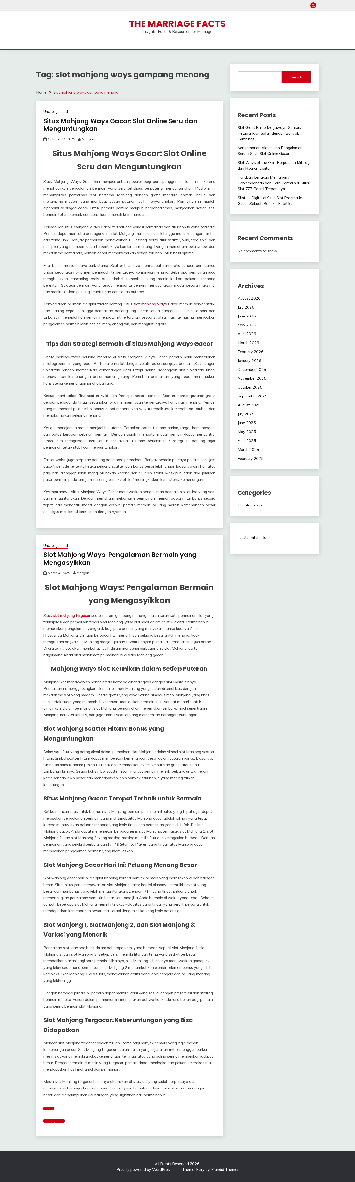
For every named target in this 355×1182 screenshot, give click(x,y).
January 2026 (249, 360)
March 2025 (248, 449)
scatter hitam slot (253, 537)
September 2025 (252, 396)
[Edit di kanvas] (59, 1121)
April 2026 (247, 333)
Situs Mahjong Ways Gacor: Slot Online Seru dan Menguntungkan (120, 125)
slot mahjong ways (150, 304)
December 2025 (252, 369)
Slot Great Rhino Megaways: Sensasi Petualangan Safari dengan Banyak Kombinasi (270, 133)
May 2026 (247, 325)
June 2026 (247, 316)
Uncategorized (55, 111)
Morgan (88, 139)
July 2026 (246, 307)
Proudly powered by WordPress (144, 1169)
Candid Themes (225, 1169)
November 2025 (252, 378)
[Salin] (48, 1108)
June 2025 (247, 422)
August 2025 (249, 405)
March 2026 (248, 342)
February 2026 (250, 351)
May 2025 (247, 431)
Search (296, 77)
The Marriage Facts (177, 23)
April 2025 (247, 440)
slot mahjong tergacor (71, 615)
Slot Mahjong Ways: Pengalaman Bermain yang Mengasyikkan (120, 558)
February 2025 (250, 458)
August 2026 (249, 298)
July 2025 (246, 413)
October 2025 (250, 387)
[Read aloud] (48, 1121)
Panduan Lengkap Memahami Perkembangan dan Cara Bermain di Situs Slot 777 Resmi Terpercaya (273, 183)
